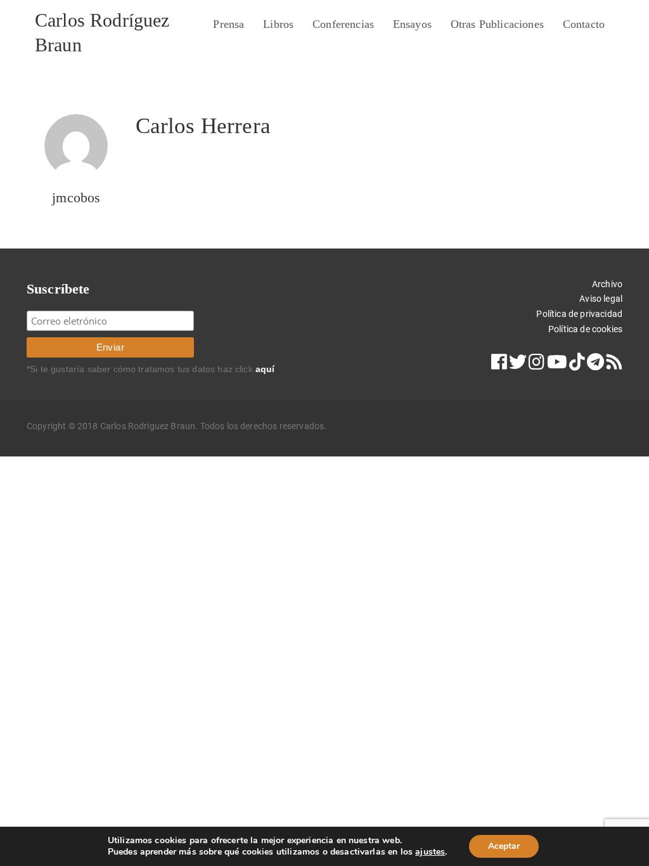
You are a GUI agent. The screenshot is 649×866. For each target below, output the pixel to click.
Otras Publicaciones (497, 24)
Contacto (584, 24)
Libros (278, 24)
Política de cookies (585, 329)
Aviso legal (600, 299)
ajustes (430, 852)
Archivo (607, 284)
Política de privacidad (579, 314)
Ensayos (412, 24)
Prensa (228, 24)
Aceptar (504, 846)
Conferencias (343, 24)
